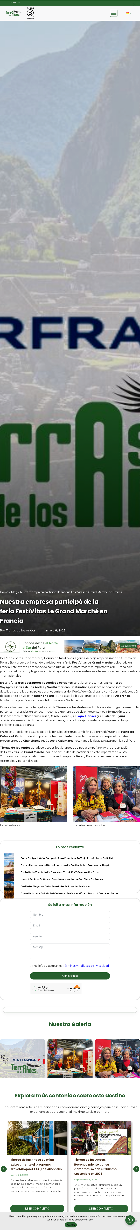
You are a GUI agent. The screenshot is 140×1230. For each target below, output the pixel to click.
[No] (135, 1221)
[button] (4, 1169)
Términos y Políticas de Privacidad (86, 965)
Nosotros (15, 2)
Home (4, 592)
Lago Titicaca (86, 716)
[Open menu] (113, 13)
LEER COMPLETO (37, 1208)
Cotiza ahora (129, 645)
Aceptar (71, 1225)
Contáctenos (70, 975)
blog (14, 592)
